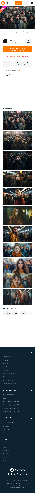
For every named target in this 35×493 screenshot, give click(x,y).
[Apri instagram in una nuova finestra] (11, 475)
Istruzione (6, 369)
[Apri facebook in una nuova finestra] (8, 475)
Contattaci (6, 427)
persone (7, 312)
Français (5, 458)
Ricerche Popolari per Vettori (12, 406)
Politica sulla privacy (22, 487)
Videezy (5, 362)
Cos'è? (18, 70)
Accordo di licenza (8, 396)
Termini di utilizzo (10, 487)
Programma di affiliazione (11, 403)
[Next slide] (28, 312)
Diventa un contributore (10, 434)
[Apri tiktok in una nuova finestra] (20, 475)
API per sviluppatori (9, 372)
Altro (4, 462)
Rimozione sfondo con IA (10, 381)
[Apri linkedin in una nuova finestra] (14, 475)
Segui (28, 42)
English (5, 445)
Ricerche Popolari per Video (11, 413)
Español (5, 448)
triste (23, 312)
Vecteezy (5, 359)
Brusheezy (6, 356)
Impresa (5, 366)
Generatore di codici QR (10, 385)
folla (15, 312)
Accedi (26, 3)
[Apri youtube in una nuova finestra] (26, 475)
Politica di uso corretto (17, 488)
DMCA (5, 399)
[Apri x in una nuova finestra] (23, 475)
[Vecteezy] (3, 3)
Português (6, 452)
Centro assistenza (8, 424)
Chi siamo (6, 431)
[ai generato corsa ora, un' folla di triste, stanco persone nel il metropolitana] (17, 119)
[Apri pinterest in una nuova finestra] (17, 475)
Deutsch (5, 455)
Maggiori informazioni (11, 74)
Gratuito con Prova (17, 49)
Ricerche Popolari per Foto (11, 409)
